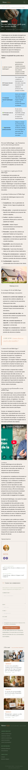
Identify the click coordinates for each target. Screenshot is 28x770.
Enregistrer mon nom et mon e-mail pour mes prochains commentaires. (14, 623)
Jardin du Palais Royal (6, 733)
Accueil (3, 5)
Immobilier (7, 5)
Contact (3, 757)
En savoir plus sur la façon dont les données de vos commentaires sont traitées (13, 634)
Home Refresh (4, 750)
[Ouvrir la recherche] (24, 2)
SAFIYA (5, 554)
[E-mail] (4, 558)
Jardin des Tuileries (5, 735)
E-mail (4, 610)
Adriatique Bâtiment (5, 748)
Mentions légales (5, 759)
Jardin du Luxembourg (6, 738)
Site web (4, 616)
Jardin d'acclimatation (6, 742)
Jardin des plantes (5, 740)
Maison (6, 2)
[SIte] (7, 558)
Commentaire (6, 592)
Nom (3, 604)
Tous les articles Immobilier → (17, 647)
